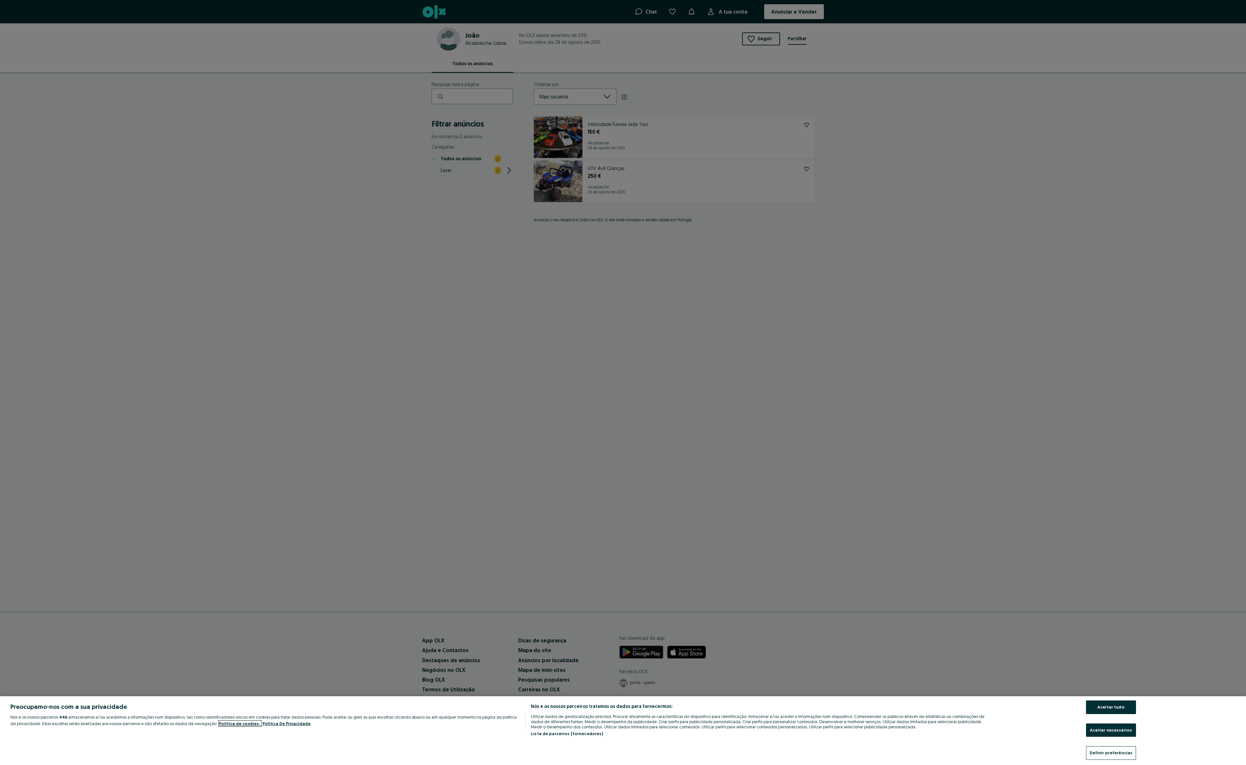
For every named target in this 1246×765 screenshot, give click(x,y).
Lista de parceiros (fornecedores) (567, 733)
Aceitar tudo (1111, 707)
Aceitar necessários (1111, 730)
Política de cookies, (240, 723)
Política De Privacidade (287, 723)
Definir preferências (1111, 752)
